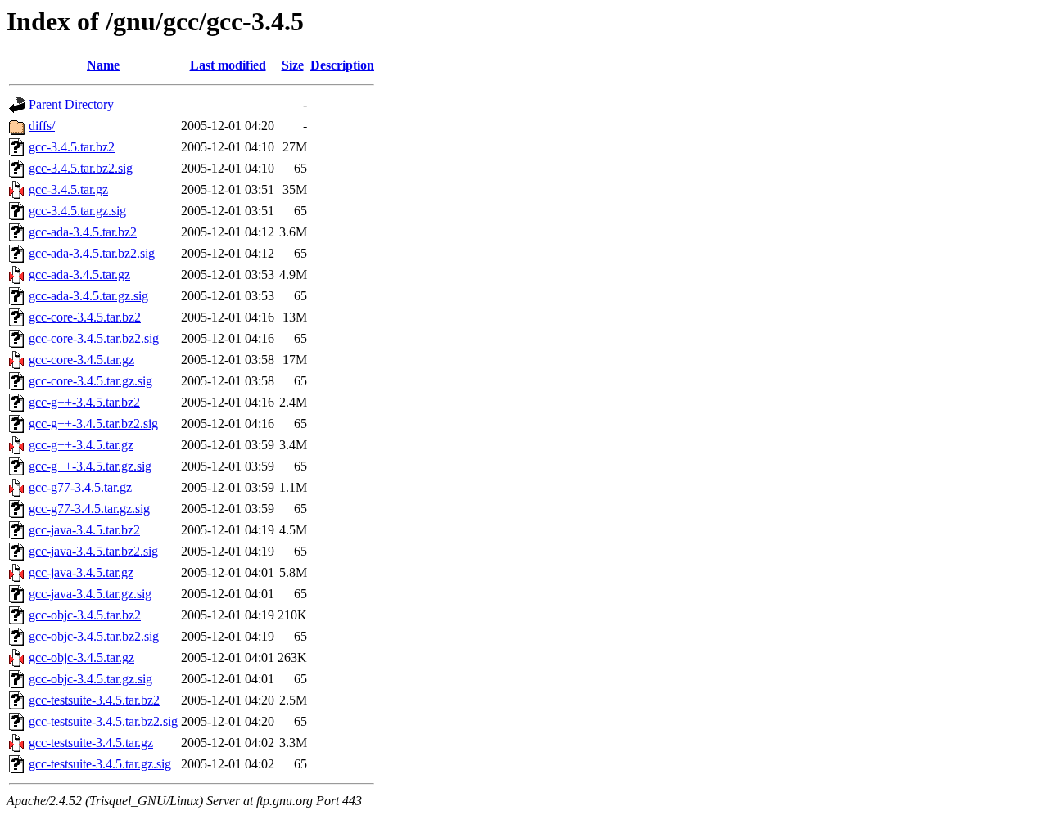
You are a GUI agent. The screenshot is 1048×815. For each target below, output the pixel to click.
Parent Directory (71, 104)
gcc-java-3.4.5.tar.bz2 (84, 530)
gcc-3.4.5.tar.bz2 (72, 147)
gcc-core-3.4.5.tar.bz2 (85, 317)
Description (342, 65)
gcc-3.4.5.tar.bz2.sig (81, 168)
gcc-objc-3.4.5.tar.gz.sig (90, 679)
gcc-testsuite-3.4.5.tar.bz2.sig (103, 721)
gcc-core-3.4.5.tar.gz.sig (90, 381)
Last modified (228, 65)
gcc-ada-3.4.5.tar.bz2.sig (92, 253)
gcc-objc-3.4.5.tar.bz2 (85, 615)
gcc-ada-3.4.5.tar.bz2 (83, 232)
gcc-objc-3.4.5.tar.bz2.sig (94, 636)
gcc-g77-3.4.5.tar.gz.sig (89, 509)
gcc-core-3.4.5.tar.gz (81, 360)
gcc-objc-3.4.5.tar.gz (81, 657)
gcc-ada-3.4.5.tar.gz (79, 274)
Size (293, 65)
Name (103, 65)
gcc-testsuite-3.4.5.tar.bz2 (94, 700)
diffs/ (42, 126)
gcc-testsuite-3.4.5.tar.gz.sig (100, 764)
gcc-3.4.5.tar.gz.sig (77, 211)
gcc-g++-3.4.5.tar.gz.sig (90, 466)
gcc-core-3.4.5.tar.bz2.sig (94, 338)
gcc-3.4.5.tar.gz (68, 189)
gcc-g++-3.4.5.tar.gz (81, 445)
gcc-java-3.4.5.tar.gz (81, 572)
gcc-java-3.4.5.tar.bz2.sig (93, 551)
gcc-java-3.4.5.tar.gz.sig (90, 594)
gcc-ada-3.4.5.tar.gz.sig (88, 296)
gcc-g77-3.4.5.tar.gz (80, 487)
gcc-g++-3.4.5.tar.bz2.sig (93, 423)
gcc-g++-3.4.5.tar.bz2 (84, 402)
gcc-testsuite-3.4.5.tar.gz (91, 743)
